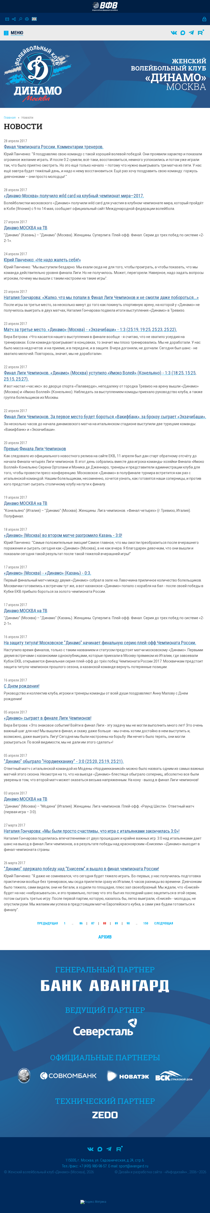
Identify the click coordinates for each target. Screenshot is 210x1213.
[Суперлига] (105, 6)
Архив (105, 937)
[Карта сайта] (14, 19)
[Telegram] (191, 32)
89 (116, 923)
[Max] (183, 33)
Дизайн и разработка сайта (140, 1172)
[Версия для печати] (27, 19)
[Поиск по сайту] (20, 19)
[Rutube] (201, 33)
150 (145, 923)
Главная (10, 117)
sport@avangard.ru (133, 1166)
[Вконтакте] (174, 33)
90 (128, 923)
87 (92, 923)
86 (80, 923)
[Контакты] (7, 19)
